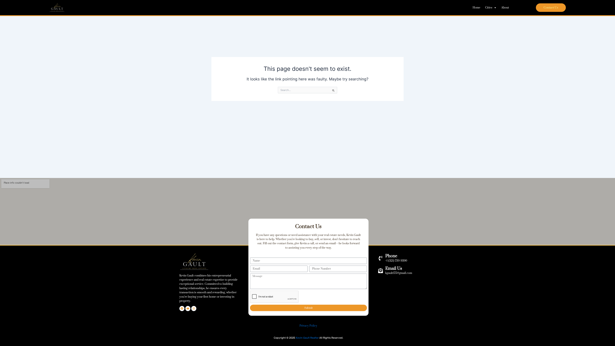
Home (476, 7)
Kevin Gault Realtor (307, 337)
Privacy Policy (308, 326)
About (505, 7)
